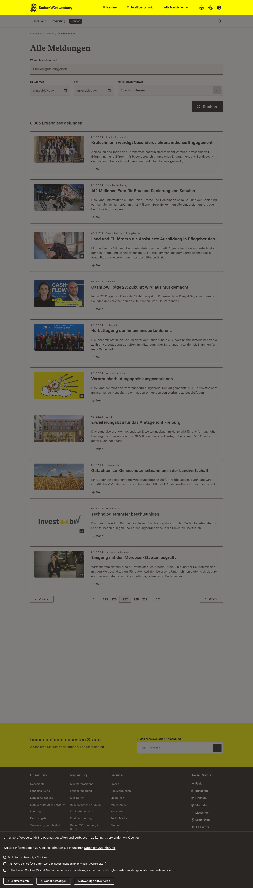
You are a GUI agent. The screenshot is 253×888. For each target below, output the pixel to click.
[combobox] (177, 7)
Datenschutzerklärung (99, 847)
